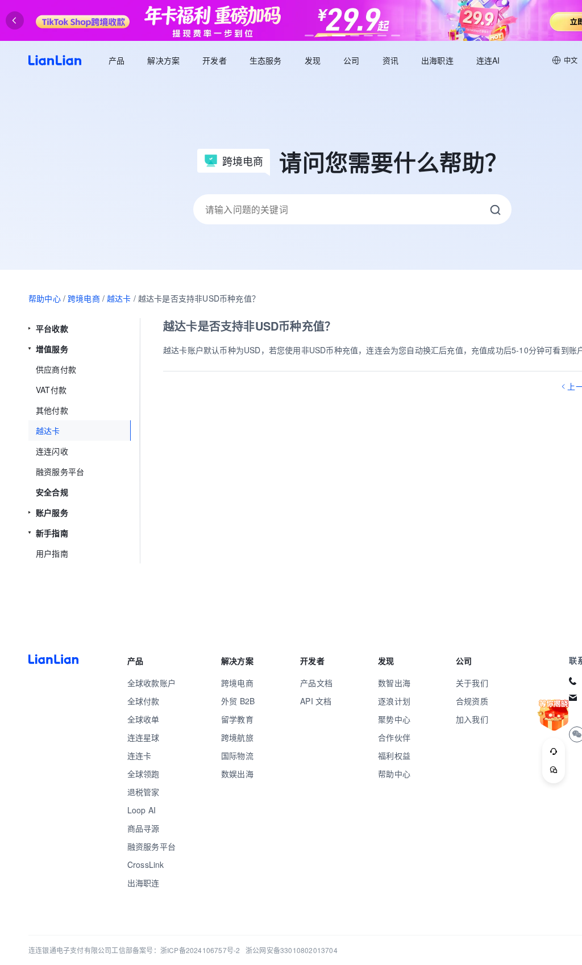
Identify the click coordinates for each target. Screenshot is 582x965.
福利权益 (394, 755)
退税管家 (143, 791)
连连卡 (139, 755)
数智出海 (394, 682)
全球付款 (143, 701)
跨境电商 (84, 298)
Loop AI (141, 810)
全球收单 (143, 719)
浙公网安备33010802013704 (292, 950)
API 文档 (315, 701)
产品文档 (316, 682)
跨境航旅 (237, 737)
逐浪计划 (394, 701)
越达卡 (119, 298)
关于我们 (472, 682)
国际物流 (237, 755)
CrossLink (145, 864)
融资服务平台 (151, 846)
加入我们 (472, 719)
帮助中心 (44, 298)
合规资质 (472, 701)
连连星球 (143, 737)
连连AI (488, 60)
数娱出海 (237, 773)
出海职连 (437, 60)
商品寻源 (143, 828)
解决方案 (163, 60)
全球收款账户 (151, 682)
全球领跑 (143, 773)
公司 (351, 60)
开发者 (214, 60)
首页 (54, 60)
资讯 (390, 60)
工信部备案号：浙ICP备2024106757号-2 (175, 950)
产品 (116, 60)
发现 (313, 60)
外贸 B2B (238, 701)
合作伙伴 (394, 737)
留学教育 (237, 719)
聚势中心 (394, 719)
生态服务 (266, 60)
